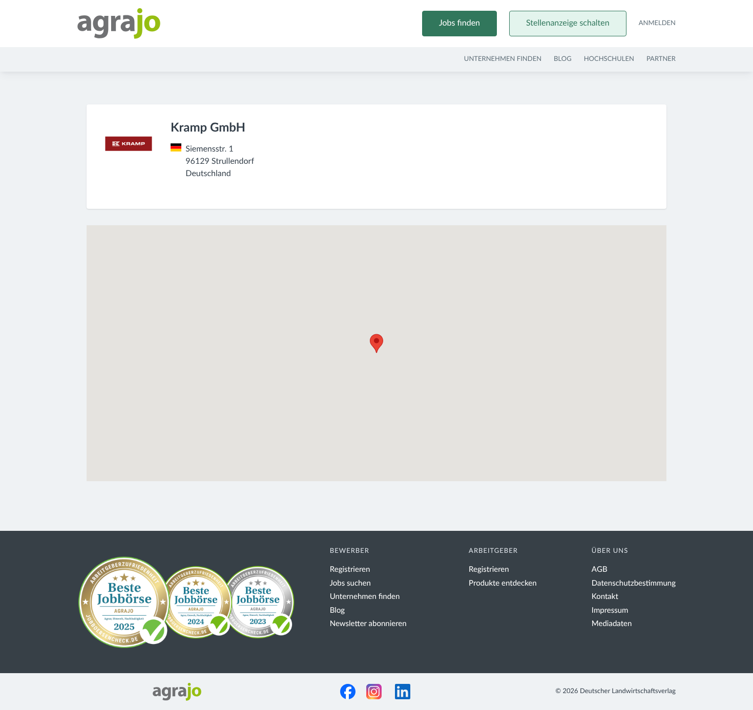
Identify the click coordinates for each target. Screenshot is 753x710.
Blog (563, 59)
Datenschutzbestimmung (634, 583)
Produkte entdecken (503, 583)
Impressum (610, 610)
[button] (376, 343)
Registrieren (350, 569)
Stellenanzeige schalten (568, 23)
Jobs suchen (350, 583)
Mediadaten (612, 624)
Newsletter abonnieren (368, 624)
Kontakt (605, 596)
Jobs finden (459, 23)
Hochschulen (609, 59)
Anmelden (657, 23)
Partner (661, 59)
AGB (600, 569)
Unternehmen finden (502, 59)
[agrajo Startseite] (118, 23)
